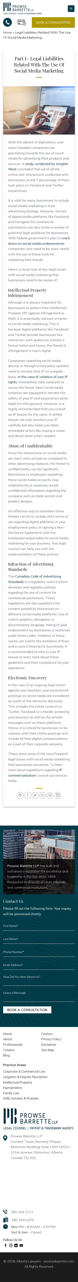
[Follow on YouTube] (21, 1246)
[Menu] (71, 8)
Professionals (13, 1044)
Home (7, 32)
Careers (9, 1050)
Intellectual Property (17, 1082)
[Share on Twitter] (35, 795)
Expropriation (12, 1087)
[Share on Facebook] (27, 795)
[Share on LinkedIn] (57, 795)
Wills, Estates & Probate (20, 1098)
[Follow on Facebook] (5, 1246)
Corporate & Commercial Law (24, 1071)
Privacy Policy (51, 1039)
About (7, 1039)
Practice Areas (14, 1065)
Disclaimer (48, 1044)
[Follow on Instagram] (11, 1246)
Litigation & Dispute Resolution (25, 1076)
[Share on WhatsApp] (20, 795)
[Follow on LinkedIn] (16, 1246)
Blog (6, 1055)
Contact (47, 1033)
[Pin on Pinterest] (50, 795)
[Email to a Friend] (42, 795)
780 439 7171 (22, 1212)
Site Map (47, 1050)
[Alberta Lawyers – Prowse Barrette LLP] (22, 8)
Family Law (11, 1093)
